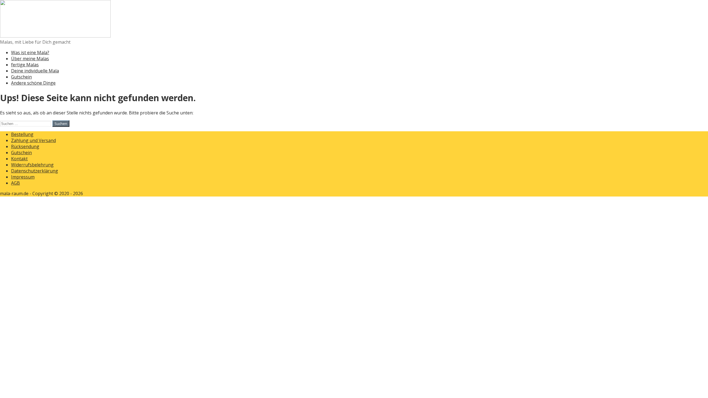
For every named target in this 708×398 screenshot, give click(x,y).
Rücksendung (25, 146)
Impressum (23, 177)
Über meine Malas (30, 59)
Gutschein (21, 77)
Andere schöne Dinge (33, 83)
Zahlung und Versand (33, 140)
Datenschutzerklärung (34, 171)
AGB (15, 183)
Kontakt (19, 159)
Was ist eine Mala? (30, 52)
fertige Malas (25, 65)
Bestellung (22, 134)
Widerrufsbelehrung (32, 165)
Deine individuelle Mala (35, 71)
